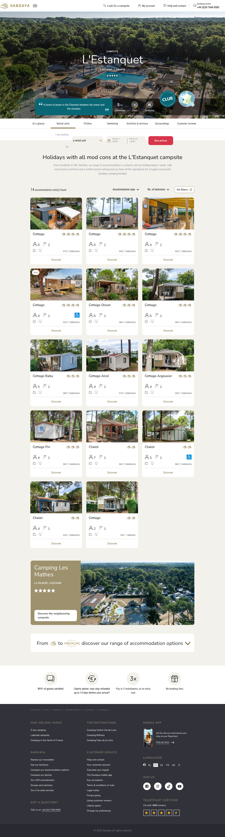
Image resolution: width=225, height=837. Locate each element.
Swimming (112, 123)
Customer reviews (186, 123)
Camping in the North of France (47, 740)
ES (161, 765)
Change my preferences (99, 810)
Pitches (88, 123)
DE (173, 765)
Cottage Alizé (99, 376)
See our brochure (39, 764)
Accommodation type (124, 189)
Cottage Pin (41, 447)
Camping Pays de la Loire (100, 740)
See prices (160, 140)
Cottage (38, 234)
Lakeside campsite (40, 735)
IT (179, 765)
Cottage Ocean (100, 305)
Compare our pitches (41, 775)
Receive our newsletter (42, 759)
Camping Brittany (96, 735)
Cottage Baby (43, 376)
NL (149, 765)
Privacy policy (94, 795)
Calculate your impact (98, 769)
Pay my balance (95, 780)
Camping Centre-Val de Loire (101, 730)
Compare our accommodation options (50, 769)
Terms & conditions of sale (100, 785)
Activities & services (137, 123)
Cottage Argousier (158, 376)
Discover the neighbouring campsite (54, 615)
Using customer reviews (99, 800)
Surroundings (162, 123)
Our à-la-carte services (42, 790)
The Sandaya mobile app (99, 775)
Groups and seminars (42, 785)
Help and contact (95, 759)
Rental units (63, 123)
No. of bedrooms (156, 189)
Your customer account (98, 764)
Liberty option (94, 805)
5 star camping (38, 730)
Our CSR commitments (42, 780)
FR (167, 765)
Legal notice (93, 790)
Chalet (93, 447)
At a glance (38, 123)
